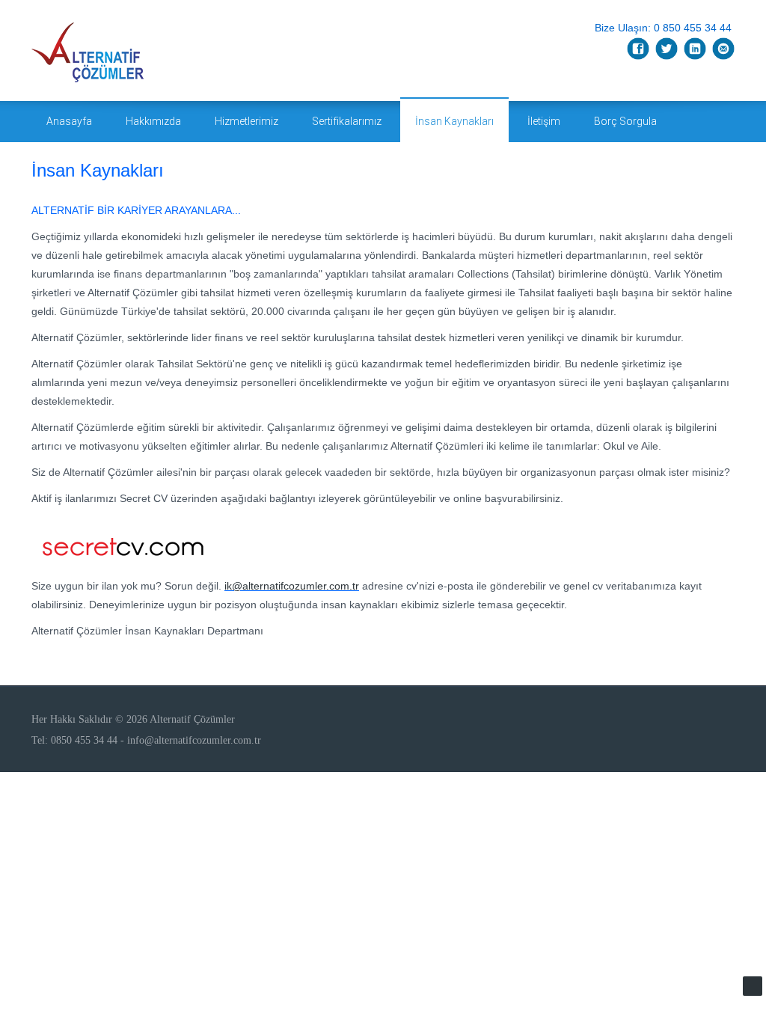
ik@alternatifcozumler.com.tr (291, 586)
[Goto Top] (752, 986)
